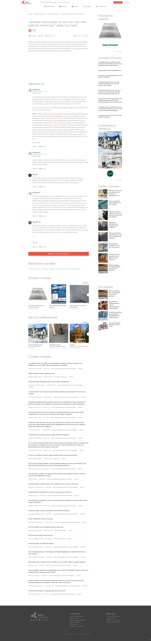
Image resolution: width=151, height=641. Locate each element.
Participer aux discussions (113, 622)
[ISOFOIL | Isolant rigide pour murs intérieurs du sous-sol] (38, 294)
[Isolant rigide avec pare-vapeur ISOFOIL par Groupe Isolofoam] (110, 36)
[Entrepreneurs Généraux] (38, 333)
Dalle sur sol (56, 458)
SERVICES (64, 6)
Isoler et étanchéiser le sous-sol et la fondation (72, 14)
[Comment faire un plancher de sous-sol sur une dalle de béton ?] (103, 262)
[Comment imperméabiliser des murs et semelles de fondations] (103, 241)
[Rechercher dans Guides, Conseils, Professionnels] (43, 2)
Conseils (30, 14)
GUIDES (76, 6)
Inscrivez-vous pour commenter (59, 254)
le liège (58, 116)
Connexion (127, 2)
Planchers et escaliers (60, 530)
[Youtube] (34, 620)
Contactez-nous (74, 624)
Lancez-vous (118, 2)
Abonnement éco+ (111, 618)
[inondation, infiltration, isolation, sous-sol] (103, 198)
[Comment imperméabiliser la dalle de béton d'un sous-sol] (103, 209)
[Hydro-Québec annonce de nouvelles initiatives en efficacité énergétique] (103, 309)
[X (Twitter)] (42, 620)
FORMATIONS (50, 6)
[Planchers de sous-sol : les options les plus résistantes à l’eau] (103, 273)
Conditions (72, 626)
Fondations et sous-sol (39, 14)
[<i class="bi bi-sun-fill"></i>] (149, 639)
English (88, 634)
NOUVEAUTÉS (102, 6)
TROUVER (88, 6)
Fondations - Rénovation (53, 14)
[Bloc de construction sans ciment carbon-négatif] (79, 294)
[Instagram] (37, 620)
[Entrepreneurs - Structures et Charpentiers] (79, 333)
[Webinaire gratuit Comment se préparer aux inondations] (103, 320)
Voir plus (85, 283)
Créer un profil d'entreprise (113, 616)
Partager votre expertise (113, 620)
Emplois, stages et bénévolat (77, 620)
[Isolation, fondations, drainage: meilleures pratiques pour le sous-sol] (103, 251)
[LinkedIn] (39, 620)
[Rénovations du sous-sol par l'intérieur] (103, 219)
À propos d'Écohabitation (76, 616)
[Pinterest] (45, 620)
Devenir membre (74, 618)
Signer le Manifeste (75, 622)
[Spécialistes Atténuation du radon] (58, 333)
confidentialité (81, 626)
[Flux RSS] (47, 620)
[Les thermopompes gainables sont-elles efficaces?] (103, 331)
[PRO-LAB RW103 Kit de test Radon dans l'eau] (58, 294)
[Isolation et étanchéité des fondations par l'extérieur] (103, 230)
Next (88, 294)
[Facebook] (31, 620)
